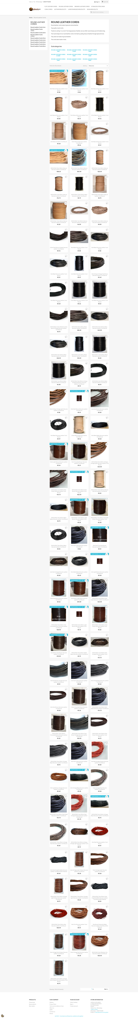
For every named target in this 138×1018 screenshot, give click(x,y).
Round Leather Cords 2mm (38, 32)
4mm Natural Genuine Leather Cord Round (58, 116)
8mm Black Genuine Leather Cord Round (79, 248)
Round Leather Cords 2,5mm (37, 35)
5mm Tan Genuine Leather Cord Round (79, 925)
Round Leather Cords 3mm (38, 38)
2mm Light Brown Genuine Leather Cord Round (99, 572)
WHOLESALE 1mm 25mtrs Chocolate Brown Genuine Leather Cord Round (99, 519)
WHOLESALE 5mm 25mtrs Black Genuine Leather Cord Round (58, 355)
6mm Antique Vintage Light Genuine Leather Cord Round (59, 409)
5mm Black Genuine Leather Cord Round (59, 274)
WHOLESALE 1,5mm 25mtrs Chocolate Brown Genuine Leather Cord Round (58, 735)
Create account (74, 1006)
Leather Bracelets (60, 9)
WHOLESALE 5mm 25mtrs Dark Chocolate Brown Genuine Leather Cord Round (58, 626)
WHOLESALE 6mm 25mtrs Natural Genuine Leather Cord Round (79, 168)
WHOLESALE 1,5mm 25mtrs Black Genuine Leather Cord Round (100, 355)
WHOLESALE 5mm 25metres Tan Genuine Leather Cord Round (100, 953)
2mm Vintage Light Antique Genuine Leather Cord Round (79, 870)
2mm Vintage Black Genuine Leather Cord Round (79, 788)
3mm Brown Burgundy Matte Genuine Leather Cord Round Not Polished (99, 926)
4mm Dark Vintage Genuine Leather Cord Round (58, 572)
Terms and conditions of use (57, 1006)
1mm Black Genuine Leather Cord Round (100, 301)
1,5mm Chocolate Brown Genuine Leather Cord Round (79, 707)
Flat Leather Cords (51, 6)
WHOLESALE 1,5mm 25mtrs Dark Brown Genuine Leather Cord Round (99, 626)
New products (32, 1004)
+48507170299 (47, 2)
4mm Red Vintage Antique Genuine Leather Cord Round (99, 762)
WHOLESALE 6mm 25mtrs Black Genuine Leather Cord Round (99, 327)
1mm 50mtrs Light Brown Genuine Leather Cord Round (79, 599)
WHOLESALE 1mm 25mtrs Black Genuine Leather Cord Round (58, 381)
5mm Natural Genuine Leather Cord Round (99, 89)
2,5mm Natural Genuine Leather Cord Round (79, 436)
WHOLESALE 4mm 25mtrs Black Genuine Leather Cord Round (79, 355)
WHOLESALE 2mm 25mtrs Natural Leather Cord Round (100, 195)
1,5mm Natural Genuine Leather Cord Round (79, 142)
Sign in (71, 1004)
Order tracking (73, 1002)
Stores (51, 1013)
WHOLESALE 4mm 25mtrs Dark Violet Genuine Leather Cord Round (99, 707)
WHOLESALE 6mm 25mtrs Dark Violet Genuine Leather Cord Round (99, 599)
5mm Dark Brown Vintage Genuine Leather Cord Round (58, 681)
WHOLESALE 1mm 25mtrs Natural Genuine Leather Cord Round (79, 221)
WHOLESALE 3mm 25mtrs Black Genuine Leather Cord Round (58, 546)
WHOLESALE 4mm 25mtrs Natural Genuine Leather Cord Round (59, 195)
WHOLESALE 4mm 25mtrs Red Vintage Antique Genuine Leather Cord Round (79, 816)
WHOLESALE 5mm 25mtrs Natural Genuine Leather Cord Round (100, 168)
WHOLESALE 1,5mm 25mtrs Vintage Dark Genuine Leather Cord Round (58, 842)
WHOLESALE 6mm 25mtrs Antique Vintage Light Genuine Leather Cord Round (100, 463)
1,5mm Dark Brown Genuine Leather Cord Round (58, 599)
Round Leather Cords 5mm (38, 42)
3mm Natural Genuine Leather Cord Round (79, 116)
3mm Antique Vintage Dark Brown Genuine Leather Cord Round (100, 274)
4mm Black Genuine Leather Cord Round (79, 274)
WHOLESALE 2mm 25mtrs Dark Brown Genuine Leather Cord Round (99, 735)
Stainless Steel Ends (98, 6)
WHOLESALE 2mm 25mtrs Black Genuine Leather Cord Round (99, 381)
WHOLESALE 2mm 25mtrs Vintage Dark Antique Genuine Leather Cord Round (59, 980)
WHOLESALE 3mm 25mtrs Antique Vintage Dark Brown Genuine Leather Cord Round (79, 382)
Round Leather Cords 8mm (38, 46)
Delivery (52, 1002)
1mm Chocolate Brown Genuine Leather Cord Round (79, 462)
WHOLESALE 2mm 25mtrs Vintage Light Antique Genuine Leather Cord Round (59, 898)
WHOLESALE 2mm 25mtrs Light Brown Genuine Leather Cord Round (79, 626)
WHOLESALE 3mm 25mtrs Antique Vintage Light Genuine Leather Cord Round (79, 843)
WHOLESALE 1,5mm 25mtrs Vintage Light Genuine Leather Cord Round (79, 897)
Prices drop (32, 1002)
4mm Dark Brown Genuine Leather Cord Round (99, 409)
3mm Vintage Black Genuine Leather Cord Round (100, 681)
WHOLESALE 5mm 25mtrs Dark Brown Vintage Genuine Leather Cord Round (79, 735)
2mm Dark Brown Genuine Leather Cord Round (58, 707)
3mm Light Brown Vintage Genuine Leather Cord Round (58, 788)
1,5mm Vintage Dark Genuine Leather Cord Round (100, 788)
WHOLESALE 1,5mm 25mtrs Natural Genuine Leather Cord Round (58, 221)
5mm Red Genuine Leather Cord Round (100, 842)
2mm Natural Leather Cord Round (59, 141)
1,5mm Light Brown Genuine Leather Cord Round (58, 462)
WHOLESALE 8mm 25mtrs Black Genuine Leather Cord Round (79, 327)
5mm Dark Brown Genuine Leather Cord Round (79, 409)
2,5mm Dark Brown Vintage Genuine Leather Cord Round (58, 248)
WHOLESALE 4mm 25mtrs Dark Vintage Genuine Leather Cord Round (99, 654)
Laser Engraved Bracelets (76, 9)
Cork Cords (48, 9)
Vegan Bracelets (92, 9)
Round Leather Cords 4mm (38, 40)
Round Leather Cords (66, 6)
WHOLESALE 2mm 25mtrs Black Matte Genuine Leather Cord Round (59, 518)
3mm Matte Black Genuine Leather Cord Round (79, 572)
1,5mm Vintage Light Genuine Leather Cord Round (100, 870)
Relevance (98, 66)
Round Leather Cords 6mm (38, 44)
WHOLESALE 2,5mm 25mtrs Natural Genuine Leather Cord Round (99, 490)
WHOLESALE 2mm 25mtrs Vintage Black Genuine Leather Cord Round (99, 815)
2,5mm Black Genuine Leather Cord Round (99, 116)
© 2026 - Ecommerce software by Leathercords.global (69, 1016)
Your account (74, 1000)
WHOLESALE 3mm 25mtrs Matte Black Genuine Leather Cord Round (79, 653)
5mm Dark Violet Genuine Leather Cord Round (79, 762)
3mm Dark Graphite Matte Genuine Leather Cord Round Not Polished (58, 870)
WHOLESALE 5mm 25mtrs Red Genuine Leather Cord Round (58, 925)
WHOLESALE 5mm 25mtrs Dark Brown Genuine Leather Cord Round (79, 491)
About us (52, 1008)
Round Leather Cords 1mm (38, 27)
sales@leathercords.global (101, 1012)
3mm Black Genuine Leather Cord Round (59, 436)
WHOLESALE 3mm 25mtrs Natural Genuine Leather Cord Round (100, 221)
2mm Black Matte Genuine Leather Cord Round (99, 436)
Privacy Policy (53, 1004)
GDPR (51, 1009)
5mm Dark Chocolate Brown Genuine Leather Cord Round (99, 546)
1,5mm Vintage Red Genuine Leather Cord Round (79, 953)
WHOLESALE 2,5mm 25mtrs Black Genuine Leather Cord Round (79, 195)
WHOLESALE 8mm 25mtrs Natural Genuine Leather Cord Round (59, 168)
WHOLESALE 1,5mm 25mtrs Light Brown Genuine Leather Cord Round (79, 519)
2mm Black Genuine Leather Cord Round (59, 301)
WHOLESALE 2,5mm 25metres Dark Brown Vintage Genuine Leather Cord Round (58, 328)
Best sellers (32, 1006)
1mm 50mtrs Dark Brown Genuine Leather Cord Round (59, 653)
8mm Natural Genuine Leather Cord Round (58, 89)
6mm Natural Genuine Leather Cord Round (79, 89)
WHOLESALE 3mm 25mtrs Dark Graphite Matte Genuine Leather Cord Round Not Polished (100, 898)
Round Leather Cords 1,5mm (37, 30)
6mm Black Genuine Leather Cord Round (99, 248)
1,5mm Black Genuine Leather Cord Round (79, 301)
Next (106, 989)
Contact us (52, 1011)
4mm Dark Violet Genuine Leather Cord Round (79, 681)
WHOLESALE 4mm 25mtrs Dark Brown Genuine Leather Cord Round (58, 491)
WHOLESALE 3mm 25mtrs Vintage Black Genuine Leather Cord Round (58, 762)
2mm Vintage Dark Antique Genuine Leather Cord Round (58, 953)
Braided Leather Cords (82, 6)
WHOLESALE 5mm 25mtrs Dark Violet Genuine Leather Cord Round (59, 815)
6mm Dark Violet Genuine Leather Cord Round (79, 546)
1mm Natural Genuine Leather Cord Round (99, 142)
